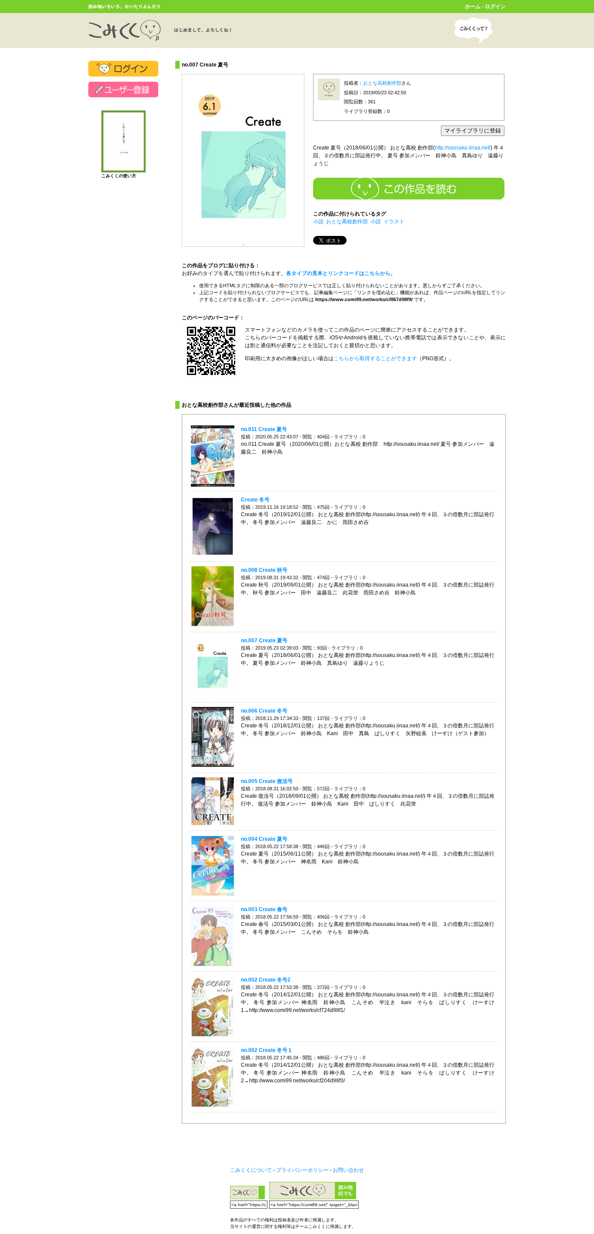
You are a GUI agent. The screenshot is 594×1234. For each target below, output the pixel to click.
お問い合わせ (348, 1170)
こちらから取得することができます (375, 358)
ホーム (473, 6)
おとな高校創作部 (382, 83)
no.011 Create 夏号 (264, 429)
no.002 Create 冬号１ (267, 1050)
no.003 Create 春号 (264, 909)
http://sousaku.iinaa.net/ (463, 148)
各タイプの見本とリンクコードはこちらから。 (341, 273)
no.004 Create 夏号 (264, 839)
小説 (318, 222)
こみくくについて (251, 1170)
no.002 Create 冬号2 (265, 980)
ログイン (495, 6)
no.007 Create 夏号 (264, 640)
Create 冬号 (255, 500)
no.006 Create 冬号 (264, 711)
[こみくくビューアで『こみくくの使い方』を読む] (123, 169)
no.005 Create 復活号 (267, 781)
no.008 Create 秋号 (264, 570)
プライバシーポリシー (302, 1170)
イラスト (394, 222)
